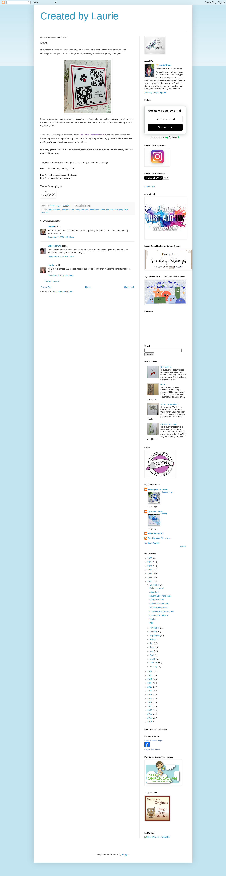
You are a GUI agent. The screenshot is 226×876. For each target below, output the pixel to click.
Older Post (129, 287)
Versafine (45, 212)
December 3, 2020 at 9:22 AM (61, 256)
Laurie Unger (165, 65)
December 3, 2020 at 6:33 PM (61, 275)
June (152, 647)
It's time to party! (156, 588)
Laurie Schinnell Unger (153, 741)
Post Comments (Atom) (62, 292)
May (152, 651)
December (155, 585)
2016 (150, 683)
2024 (150, 566)
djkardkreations (155, 511)
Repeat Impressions (97, 210)
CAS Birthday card (168, 424)
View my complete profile (155, 92)
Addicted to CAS (155, 533)
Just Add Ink (154, 543)
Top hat (152, 619)
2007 (150, 718)
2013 (150, 694)
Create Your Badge (152, 749)
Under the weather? (169, 404)
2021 (150, 577)
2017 (150, 679)
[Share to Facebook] (86, 205)
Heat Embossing (67, 210)
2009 (150, 710)
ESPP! (164, 514)
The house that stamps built (117, 210)
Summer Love (167, 492)
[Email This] (76, 205)
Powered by (157, 137)
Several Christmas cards (160, 596)
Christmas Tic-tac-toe (158, 615)
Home (88, 287)
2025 (150, 562)
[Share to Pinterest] (89, 205)
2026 (150, 558)
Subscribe (165, 127)
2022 (150, 573)
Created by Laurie (79, 16)
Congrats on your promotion (162, 611)
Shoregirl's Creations (158, 489)
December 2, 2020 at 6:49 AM (61, 237)
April (152, 655)
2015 (150, 687)
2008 (150, 714)
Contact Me (149, 187)
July (152, 643)
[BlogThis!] (80, 205)
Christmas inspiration (158, 604)
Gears (163, 384)
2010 (150, 706)
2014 (150, 691)
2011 (150, 702)
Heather (51, 265)
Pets (151, 623)
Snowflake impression (159, 607)
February (154, 663)
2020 (150, 581)
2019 (150, 671)
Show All (183, 546)
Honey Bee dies (81, 210)
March (153, 659)
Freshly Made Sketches (159, 538)
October (153, 632)
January (154, 666)
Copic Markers (54, 210)
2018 (150, 675)
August (153, 639)
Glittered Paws (54, 246)
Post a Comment (51, 281)
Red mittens (165, 367)
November (155, 628)
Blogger (125, 854)
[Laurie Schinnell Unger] (147, 746)
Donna (51, 227)
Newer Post (46, 287)
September (155, 636)
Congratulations (156, 600)
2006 (150, 722)
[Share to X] (83, 205)
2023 (150, 570)
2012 (150, 698)
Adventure (154, 592)
